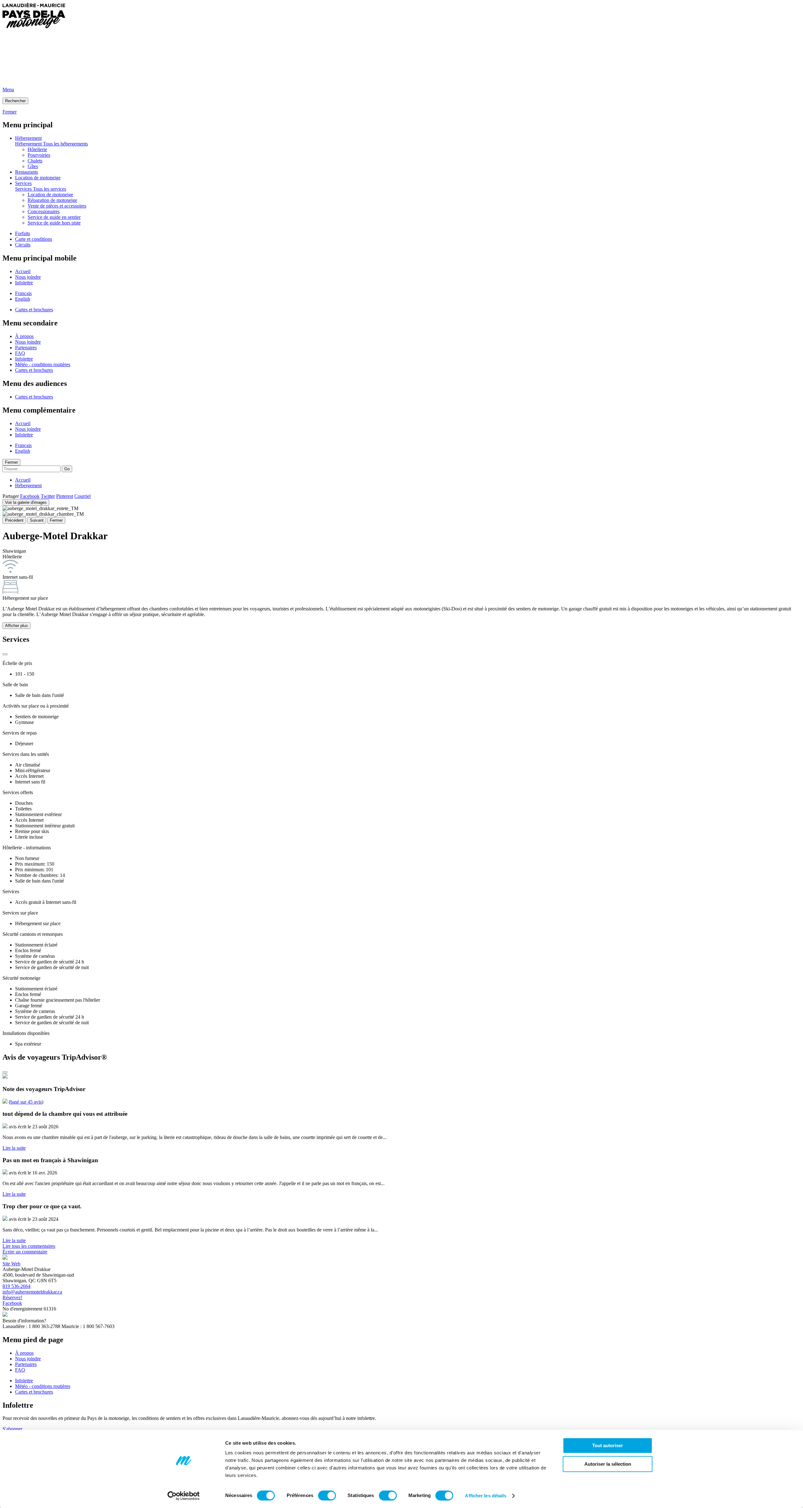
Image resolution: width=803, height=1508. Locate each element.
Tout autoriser (607, 1445)
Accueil (22, 271)
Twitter (48, 496)
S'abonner (12, 1429)
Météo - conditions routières (42, 364)
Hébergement (28, 138)
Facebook (30, 496)
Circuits (22, 244)
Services (23, 183)
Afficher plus (16, 625)
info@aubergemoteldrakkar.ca (32, 1291)
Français (23, 293)
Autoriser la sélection (607, 1464)
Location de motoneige (38, 177)
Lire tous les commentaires (29, 1246)
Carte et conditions (33, 239)
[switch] (327, 1495)
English (22, 299)
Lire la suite (14, 1148)
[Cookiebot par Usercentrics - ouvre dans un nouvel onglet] (183, 1495)
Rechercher (15, 100)
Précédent (14, 520)
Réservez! (12, 1297)
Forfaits (22, 233)
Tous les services (49, 189)
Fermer (11, 462)
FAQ (20, 353)
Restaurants (26, 172)
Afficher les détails (485, 1495)
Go (67, 469)
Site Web (11, 1263)
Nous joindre (28, 277)
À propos (24, 336)
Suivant (37, 520)
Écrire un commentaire (25, 1251)
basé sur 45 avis (26, 1102)
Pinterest (64, 496)
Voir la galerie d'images (26, 502)
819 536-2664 (16, 1286)
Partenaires (26, 347)
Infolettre (24, 282)
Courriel (82, 496)
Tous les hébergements (65, 143)
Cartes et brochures (34, 309)
